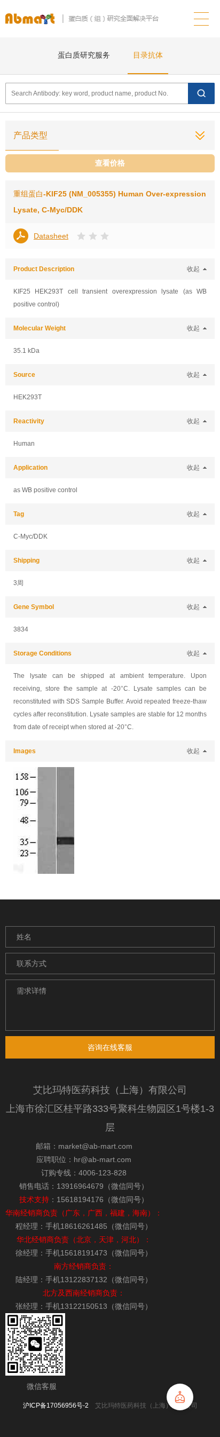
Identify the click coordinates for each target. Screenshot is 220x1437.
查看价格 (110, 163)
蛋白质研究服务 (84, 55)
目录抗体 (148, 55)
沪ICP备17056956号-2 (56, 1405)
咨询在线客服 (110, 1047)
